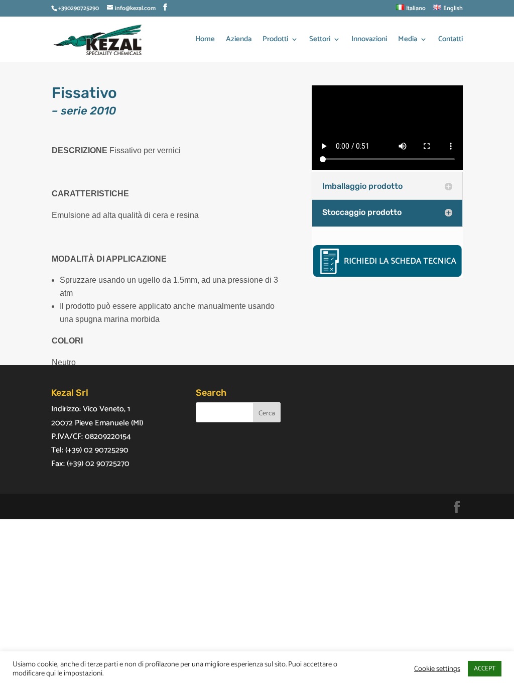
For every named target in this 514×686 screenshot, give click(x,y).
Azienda (238, 40)
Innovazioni (369, 40)
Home (205, 40)
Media (407, 40)
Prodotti (275, 40)
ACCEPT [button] (484, 668)
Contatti (450, 40)
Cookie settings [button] (437, 668)
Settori (319, 40)
